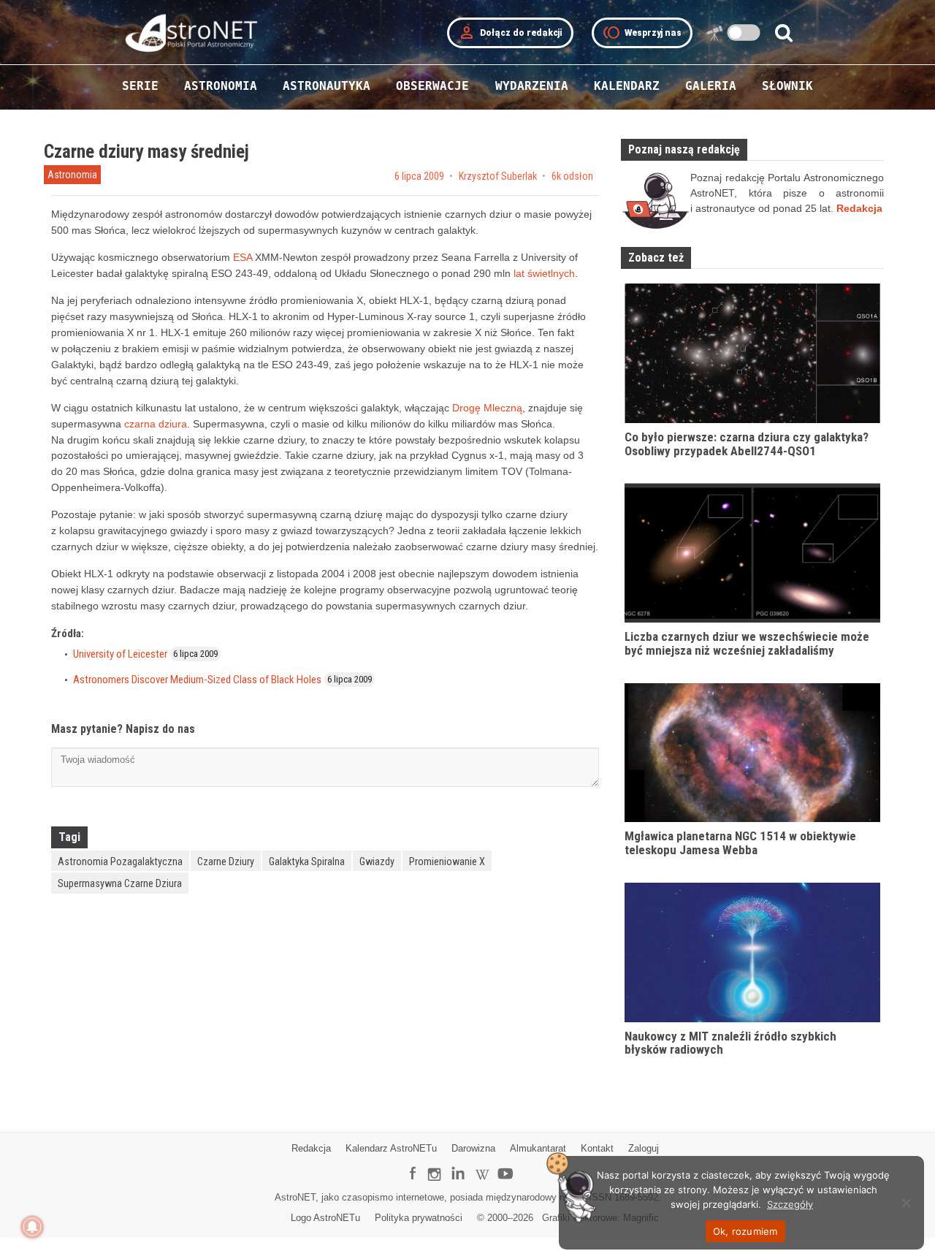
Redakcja (311, 1148)
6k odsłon (572, 176)
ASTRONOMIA (220, 86)
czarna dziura (155, 424)
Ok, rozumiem (745, 1231)
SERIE (140, 86)
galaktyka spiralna (307, 861)
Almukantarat (538, 1148)
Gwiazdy (376, 861)
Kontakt (597, 1148)
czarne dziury (225, 861)
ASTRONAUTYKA (326, 86)
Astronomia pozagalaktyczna (120, 861)
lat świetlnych (544, 273)
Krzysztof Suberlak (498, 176)
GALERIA (710, 86)
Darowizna (473, 1148)
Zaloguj (643, 1148)
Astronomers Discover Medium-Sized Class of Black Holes (197, 679)
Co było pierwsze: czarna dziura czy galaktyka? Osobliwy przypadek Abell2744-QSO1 (747, 444)
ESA (242, 257)
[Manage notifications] (32, 1227)
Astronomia (72, 174)
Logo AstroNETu (325, 1217)
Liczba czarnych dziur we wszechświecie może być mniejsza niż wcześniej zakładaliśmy (747, 643)
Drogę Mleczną (487, 408)
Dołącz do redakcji (510, 33)
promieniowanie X (447, 861)
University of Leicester (120, 654)
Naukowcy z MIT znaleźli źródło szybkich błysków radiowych (730, 1043)
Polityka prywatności (418, 1217)
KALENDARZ (627, 86)
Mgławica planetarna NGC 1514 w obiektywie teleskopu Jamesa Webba (740, 843)
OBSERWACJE (432, 86)
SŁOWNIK (787, 86)
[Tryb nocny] (744, 32)
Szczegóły (790, 1204)
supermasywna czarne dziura (120, 883)
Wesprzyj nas (642, 33)
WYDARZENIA (531, 86)
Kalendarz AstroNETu (391, 1148)
